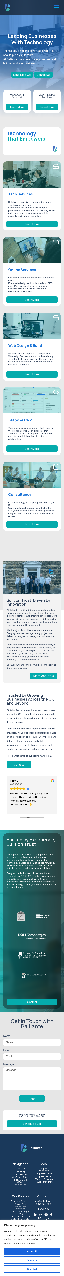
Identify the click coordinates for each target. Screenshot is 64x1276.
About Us (20, 1168)
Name (6, 1036)
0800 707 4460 (43, 1204)
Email (6, 1050)
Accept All (32, 1251)
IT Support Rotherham (43, 1169)
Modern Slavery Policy (20, 1219)
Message (8, 1064)
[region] (32, 1248)
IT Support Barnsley (43, 1173)
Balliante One (20, 1184)
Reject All (32, 1269)
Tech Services (21, 1174)
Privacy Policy (21, 1204)
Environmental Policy (20, 1216)
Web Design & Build (20, 1177)
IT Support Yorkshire (44, 1181)
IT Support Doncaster (43, 1179)
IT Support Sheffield (43, 1176)
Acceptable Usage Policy (21, 1212)
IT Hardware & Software (20, 1181)
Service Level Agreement (20, 1207)
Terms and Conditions (20, 1201)
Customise (32, 1260)
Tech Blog (20, 1171)
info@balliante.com (43, 1201)
